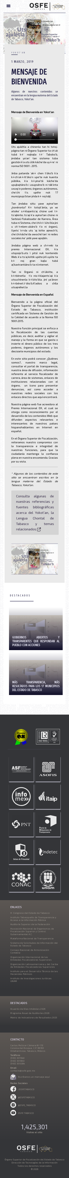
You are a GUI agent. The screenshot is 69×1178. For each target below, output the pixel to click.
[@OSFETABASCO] (13, 1099)
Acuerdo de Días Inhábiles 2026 (27, 1009)
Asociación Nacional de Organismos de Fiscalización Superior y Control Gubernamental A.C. (32, 931)
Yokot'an (18, 52)
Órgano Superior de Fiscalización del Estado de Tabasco (34, 1159)
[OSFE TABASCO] (13, 1115)
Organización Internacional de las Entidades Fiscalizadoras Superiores (31, 958)
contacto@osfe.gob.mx (22, 1070)
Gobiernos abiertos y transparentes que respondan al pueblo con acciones (35, 641)
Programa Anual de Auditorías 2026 (29, 1013)
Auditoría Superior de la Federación (30, 924)
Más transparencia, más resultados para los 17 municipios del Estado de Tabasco (35, 686)
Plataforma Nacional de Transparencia (31, 938)
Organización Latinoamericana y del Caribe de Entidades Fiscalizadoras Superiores (34, 965)
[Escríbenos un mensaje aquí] (13, 1079)
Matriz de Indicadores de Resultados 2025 (33, 1017)
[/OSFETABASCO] (13, 1091)
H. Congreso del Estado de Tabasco (30, 913)
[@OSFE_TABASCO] (13, 1107)
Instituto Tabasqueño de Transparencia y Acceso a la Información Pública (33, 918)
